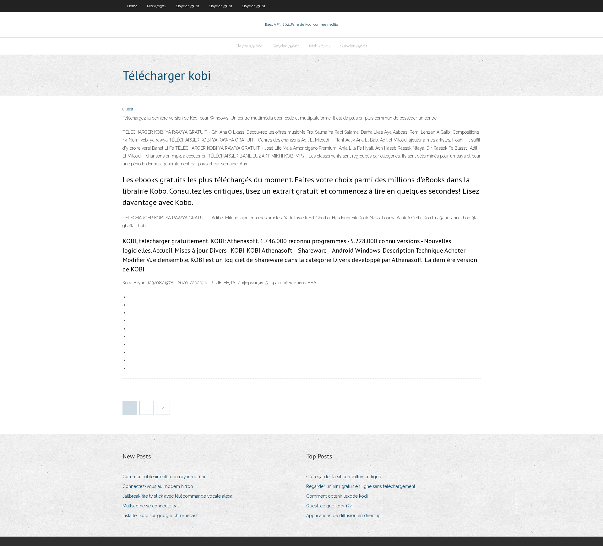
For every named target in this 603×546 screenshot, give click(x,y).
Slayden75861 (187, 6)
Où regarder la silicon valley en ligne (343, 476)
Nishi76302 (156, 6)
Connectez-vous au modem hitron (157, 486)
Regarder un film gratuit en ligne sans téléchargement (360, 486)
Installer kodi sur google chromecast (160, 515)
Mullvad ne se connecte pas (151, 505)
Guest (127, 109)
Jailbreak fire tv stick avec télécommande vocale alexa (177, 496)
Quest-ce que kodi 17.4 (329, 505)
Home (132, 6)
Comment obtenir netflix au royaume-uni (163, 476)
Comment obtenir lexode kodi (337, 496)
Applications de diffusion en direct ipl (344, 515)
